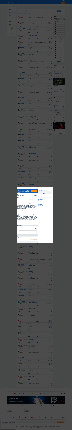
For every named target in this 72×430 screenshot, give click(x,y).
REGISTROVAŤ (34, 191)
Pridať (35, 239)
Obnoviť (32, 239)
